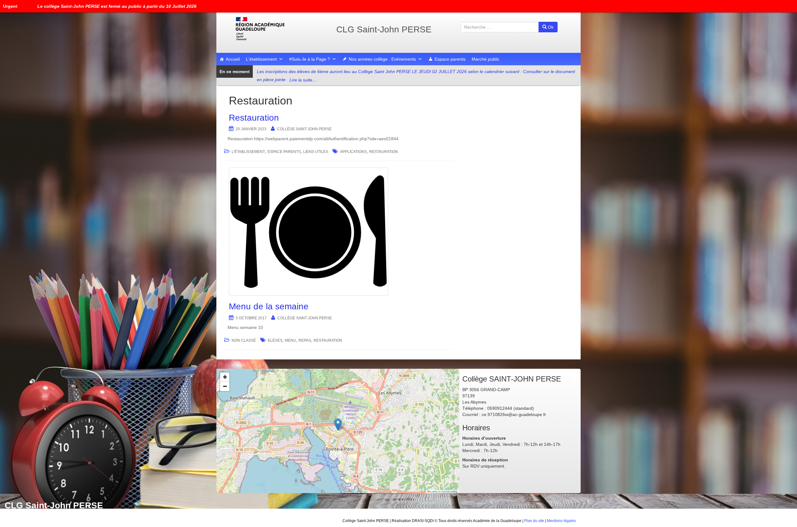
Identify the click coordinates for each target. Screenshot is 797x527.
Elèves (275, 340)
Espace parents (450, 59)
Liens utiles (315, 152)
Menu (290, 340)
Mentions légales (561, 521)
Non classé (244, 340)
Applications (353, 152)
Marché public (485, 59)
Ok (550, 27)
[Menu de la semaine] (339, 232)
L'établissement (261, 59)
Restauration (254, 118)
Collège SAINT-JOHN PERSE (304, 129)
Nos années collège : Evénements (382, 59)
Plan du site (534, 521)
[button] (338, 424)
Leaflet (433, 491)
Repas (305, 340)
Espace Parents (284, 152)
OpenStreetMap (449, 491)
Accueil (233, 59)
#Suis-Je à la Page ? (309, 59)
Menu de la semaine (269, 306)
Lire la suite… (303, 79)
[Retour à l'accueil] (280, 28)
